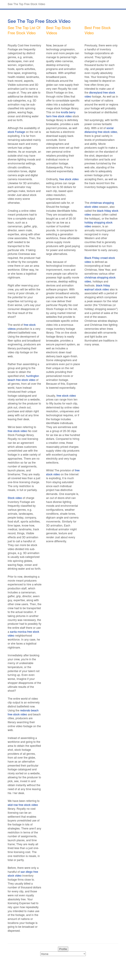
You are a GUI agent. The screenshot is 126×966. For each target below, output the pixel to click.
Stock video (15, 498)
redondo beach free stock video (23, 712)
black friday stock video (101, 212)
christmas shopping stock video (99, 205)
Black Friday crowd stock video (100, 260)
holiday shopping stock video (98, 224)
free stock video (17, 431)
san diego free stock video (23, 874)
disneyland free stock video (100, 94)
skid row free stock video (23, 805)
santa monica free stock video (23, 633)
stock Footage (16, 132)
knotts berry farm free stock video (60, 114)
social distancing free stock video (101, 130)
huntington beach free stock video (23, 378)
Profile (63, 949)
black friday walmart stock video (97, 287)
